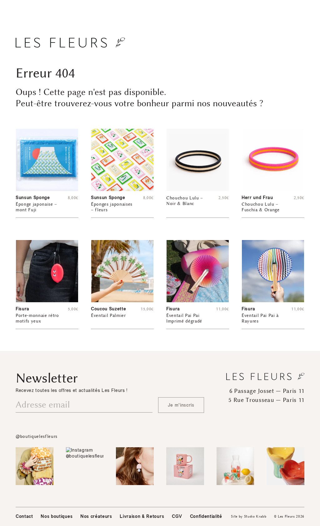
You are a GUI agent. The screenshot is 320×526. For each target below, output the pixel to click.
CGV (177, 516)
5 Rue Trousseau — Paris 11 (266, 400)
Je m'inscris (181, 405)
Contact (24, 516)
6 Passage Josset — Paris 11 (266, 391)
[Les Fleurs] (70, 43)
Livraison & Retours (142, 516)
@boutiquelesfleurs (37, 436)
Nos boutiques (56, 516)
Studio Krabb (255, 516)
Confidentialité (206, 516)
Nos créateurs (96, 516)
